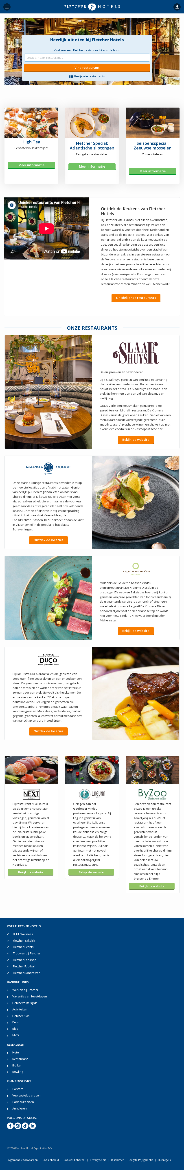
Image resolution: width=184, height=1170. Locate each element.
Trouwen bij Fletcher (26, 953)
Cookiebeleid (50, 1159)
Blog (15, 1029)
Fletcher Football (24, 966)
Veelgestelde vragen (26, 1095)
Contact (17, 1089)
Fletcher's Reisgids (24, 1003)
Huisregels (164, 1159)
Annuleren (19, 1108)
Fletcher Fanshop (24, 960)
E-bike (16, 1065)
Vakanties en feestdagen (29, 996)
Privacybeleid (98, 1159)
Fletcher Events (23, 947)
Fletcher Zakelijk (24, 941)
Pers (15, 1022)
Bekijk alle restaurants (89, 76)
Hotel (16, 1052)
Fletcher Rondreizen (26, 973)
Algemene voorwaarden (23, 1159)
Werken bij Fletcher (25, 990)
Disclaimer (117, 1159)
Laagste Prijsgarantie (141, 1159)
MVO (15, 1035)
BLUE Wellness (23, 934)
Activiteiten (19, 1009)
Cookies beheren (74, 1159)
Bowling (17, 1072)
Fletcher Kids (21, 1016)
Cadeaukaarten (23, 1102)
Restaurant (20, 1059)
